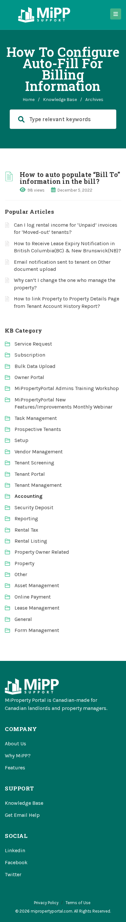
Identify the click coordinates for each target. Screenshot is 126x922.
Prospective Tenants (38, 429)
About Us (15, 743)
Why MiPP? (18, 755)
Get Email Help (22, 815)
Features (15, 767)
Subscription (30, 355)
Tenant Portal (30, 474)
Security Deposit (34, 507)
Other (21, 574)
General (23, 619)
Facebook (16, 862)
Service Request (33, 344)
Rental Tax (26, 530)
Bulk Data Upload (35, 366)
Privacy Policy (46, 902)
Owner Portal (29, 377)
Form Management (37, 630)
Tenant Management (38, 485)
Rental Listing (31, 541)
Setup (21, 440)
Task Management (36, 418)
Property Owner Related (42, 552)
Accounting (28, 496)
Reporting (26, 518)
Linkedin (15, 850)
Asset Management (37, 585)
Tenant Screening (34, 463)
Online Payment (33, 597)
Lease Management (37, 608)
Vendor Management (39, 451)
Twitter (13, 874)
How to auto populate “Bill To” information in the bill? (70, 177)
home (29, 99)
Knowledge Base (60, 99)
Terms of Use (78, 902)
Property (24, 563)
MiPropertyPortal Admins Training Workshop (67, 388)
